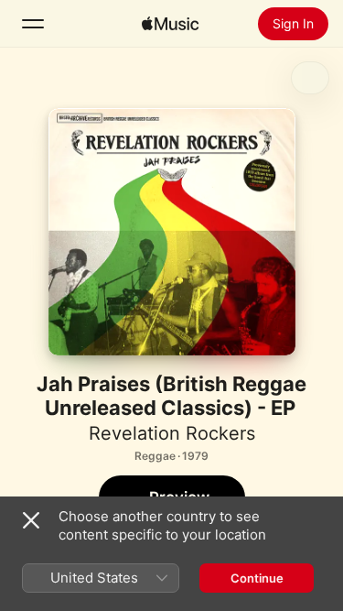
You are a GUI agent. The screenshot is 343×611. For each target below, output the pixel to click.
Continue (257, 578)
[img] (170, 24)
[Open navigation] (33, 24)
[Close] (31, 520)
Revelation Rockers (172, 433)
